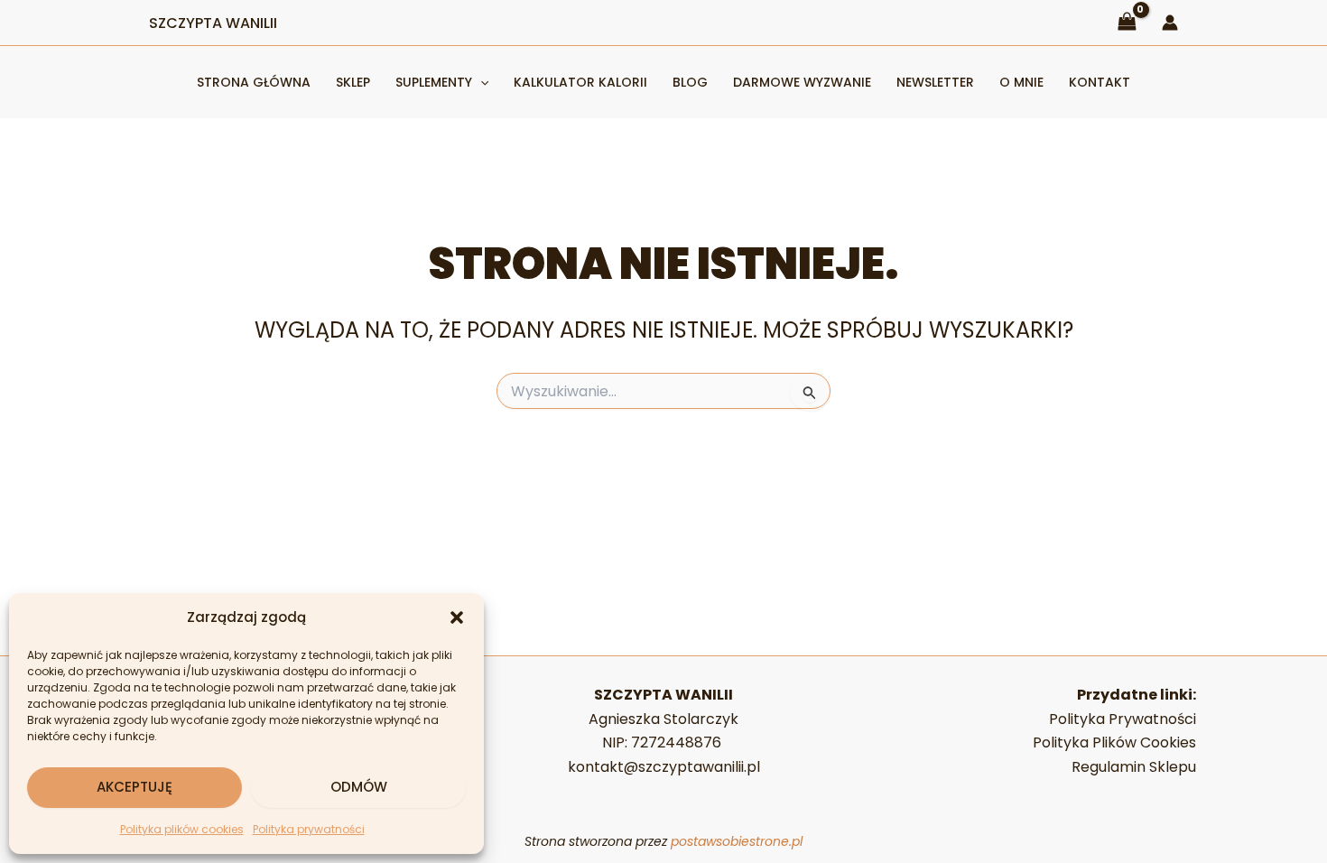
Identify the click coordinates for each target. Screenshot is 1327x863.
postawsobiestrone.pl (737, 841)
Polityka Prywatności (1122, 719)
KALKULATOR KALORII (580, 82)
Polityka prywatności (309, 829)
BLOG (690, 82)
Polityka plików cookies (182, 829)
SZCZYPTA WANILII (213, 23)
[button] (457, 617)
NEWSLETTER (935, 82)
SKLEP (353, 82)
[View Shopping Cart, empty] (1126, 22)
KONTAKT (1099, 82)
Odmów (358, 786)
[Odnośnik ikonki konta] (1170, 22)
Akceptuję (134, 786)
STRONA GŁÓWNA (254, 82)
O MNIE (1021, 82)
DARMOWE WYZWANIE (802, 82)
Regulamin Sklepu (1134, 766)
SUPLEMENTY (433, 82)
